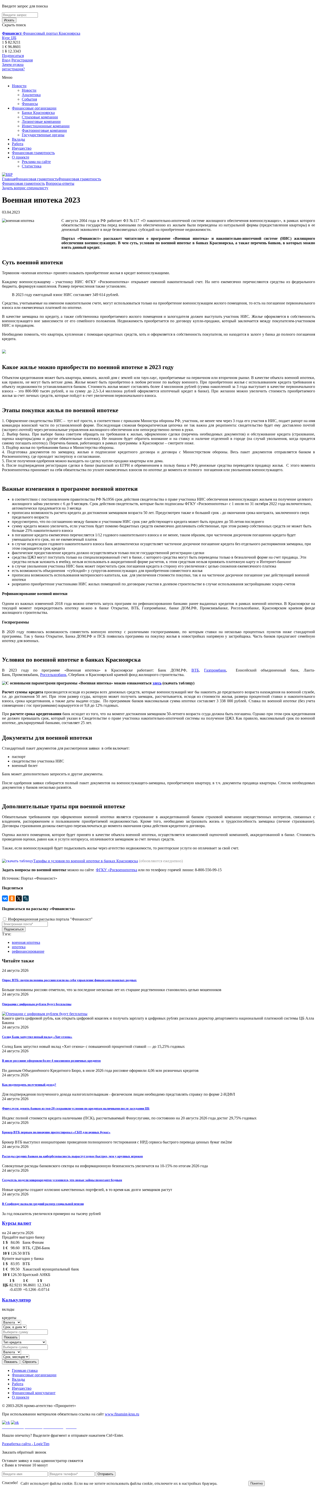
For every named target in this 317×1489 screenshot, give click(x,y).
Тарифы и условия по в (53, 861)
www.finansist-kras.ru (122, 1414)
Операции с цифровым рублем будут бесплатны (36, 1004)
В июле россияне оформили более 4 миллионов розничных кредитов (51, 1060)
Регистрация (22, 60)
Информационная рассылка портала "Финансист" (50, 919)
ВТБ (195, 670)
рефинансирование (28, 951)
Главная (8, 179)
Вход (6, 60)
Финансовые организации (34, 108)
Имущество (21, 148)
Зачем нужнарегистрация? (13, 66)
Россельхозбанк (53, 675)
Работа (17, 144)
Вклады (18, 139)
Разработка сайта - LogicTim (25, 1444)
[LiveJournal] (26, 898)
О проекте (20, 157)
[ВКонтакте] (5, 898)
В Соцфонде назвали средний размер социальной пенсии (43, 1204)
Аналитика (31, 95)
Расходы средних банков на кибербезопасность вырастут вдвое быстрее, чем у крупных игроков (72, 1156)
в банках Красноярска (119, 861)
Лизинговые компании (41, 121)
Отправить (105, 1474)
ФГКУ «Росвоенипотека (116, 870)
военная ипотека (26, 942)
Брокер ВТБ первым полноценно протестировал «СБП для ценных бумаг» (56, 1132)
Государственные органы (43, 135)
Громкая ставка (25, 1370)
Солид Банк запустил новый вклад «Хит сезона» (37, 1037)
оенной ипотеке (86, 861)
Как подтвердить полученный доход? (29, 1084)
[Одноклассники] (12, 898)
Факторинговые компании (44, 130)
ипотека (19, 947)
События (29, 99)
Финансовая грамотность (33, 153)
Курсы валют (16, 1223)
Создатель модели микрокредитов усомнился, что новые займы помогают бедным (62, 1180)
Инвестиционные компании (46, 126)
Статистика (31, 166)
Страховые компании (40, 117)
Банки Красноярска (38, 112)
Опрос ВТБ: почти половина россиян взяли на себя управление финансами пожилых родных (69, 980)
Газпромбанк (215, 670)
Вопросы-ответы (60, 183)
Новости (19, 86)
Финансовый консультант (33, 1393)
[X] (19, 898)
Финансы (30, 104)
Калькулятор (16, 1299)
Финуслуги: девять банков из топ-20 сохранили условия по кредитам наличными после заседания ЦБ (76, 1108)
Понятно (256, 1483)
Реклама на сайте (36, 162)
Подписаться (13, 56)
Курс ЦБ (9, 38)
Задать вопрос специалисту (25, 188)
